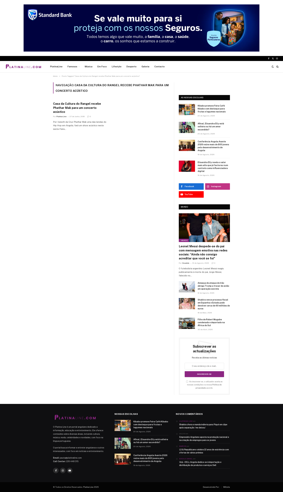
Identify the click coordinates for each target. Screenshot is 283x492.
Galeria (145, 66)
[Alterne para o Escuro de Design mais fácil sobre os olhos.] (272, 66)
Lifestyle (116, 66)
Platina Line (61, 116)
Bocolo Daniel (185, 459)
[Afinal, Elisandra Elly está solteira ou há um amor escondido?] (187, 127)
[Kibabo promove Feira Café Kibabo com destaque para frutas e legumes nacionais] (187, 109)
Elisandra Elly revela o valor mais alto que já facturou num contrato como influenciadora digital (213, 166)
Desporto (131, 66)
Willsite (226, 487)
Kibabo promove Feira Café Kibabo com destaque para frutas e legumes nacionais (212, 109)
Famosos (72, 66)
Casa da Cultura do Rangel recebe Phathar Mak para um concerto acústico (77, 107)
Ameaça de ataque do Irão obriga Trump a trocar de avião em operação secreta (213, 286)
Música (88, 66)
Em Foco (102, 66)
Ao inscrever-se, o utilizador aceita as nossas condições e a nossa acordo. (205, 384)
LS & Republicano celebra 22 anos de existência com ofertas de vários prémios (204, 451)
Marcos (182, 446)
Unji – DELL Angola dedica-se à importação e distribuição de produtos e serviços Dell (200, 463)
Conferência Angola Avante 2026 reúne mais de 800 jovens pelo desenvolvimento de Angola (213, 146)
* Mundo (184, 240)
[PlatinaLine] (23, 66)
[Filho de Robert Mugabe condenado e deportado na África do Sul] (187, 323)
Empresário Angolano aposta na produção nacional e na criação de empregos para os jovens (204, 438)
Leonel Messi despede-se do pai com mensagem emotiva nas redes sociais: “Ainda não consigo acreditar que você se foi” (203, 252)
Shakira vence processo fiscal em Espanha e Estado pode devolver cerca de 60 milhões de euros (214, 304)
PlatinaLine (56, 66)
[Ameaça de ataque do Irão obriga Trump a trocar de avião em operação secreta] (187, 286)
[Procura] (277, 66)
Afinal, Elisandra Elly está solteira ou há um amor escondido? (211, 126)
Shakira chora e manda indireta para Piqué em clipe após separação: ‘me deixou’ (203, 426)
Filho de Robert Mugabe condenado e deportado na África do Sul (211, 322)
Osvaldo (185, 263)
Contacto (159, 66)
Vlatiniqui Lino (185, 421)
